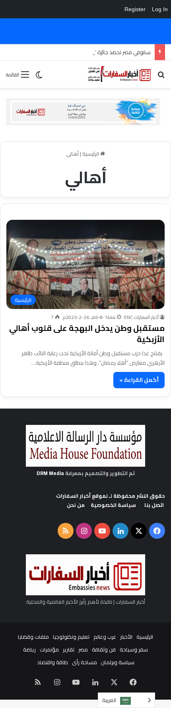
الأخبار (126, 637)
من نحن (76, 505)
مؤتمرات (49, 649)
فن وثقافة (104, 649)
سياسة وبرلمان (117, 662)
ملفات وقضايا (33, 637)
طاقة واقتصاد (52, 662)
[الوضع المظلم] (39, 77)
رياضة (29, 649)
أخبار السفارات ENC (141, 317)
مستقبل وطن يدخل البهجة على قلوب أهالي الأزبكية (87, 333)
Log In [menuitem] (160, 9)
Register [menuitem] (135, 9)
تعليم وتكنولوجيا (71, 637)
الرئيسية (91, 153)
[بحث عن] (161, 77)
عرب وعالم (104, 637)
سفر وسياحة (134, 649)
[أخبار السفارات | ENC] (119, 74)
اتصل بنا (154, 505)
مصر (83, 649)
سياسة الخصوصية (113, 505)
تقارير (68, 649)
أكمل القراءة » (139, 380)
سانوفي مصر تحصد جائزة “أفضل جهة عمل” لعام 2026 (92, 52)
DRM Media (50, 473)
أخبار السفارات (73, 496)
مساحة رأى (84, 662)
